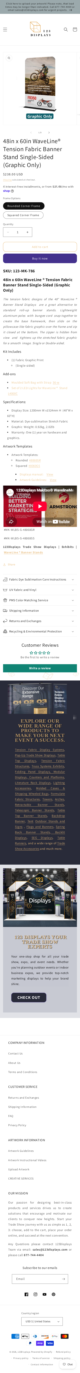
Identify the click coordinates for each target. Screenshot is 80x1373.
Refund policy (63, 1351)
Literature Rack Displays (33, 783)
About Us (14, 1063)
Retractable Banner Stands (39, 805)
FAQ (10, 1116)
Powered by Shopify (41, 1351)
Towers (47, 799)
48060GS (34, 466)
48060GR (35, 460)
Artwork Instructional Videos (27, 1160)
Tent (30, 821)
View (50, 474)
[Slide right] (49, 132)
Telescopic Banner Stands (34, 810)
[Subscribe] (63, 1279)
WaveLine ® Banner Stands (23, 552)
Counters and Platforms (45, 777)
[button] (5, 29)
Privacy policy (21, 1358)
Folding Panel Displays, (34, 772)
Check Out (28, 997)
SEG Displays (42, 838)
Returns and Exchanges (23, 1097)
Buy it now (40, 258)
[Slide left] (30, 132)
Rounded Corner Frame (23, 206)
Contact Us (15, 1053)
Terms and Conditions (22, 1072)
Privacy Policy (17, 1125)
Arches (59, 799)
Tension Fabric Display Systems (39, 750)
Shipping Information (22, 1107)
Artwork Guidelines (21, 1151)
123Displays (24, 1351)
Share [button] (11, 564)
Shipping (7, 179)
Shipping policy (62, 1358)
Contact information (42, 1364)
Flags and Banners (39, 827)
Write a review (40, 668)
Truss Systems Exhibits (48, 766)
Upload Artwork (18, 1169)
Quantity (8, 224)
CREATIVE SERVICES (20, 1178)
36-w (56, 382)
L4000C (13, 393)
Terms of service (41, 1358)
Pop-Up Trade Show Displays (35, 755)
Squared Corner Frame (23, 215)
